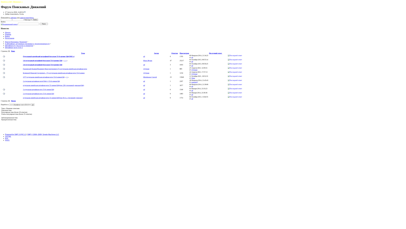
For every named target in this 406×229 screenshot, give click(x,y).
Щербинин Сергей (150, 77)
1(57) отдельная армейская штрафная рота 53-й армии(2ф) (44, 77)
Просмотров (184, 53)
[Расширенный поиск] (9, 24)
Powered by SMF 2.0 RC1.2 (15, 134)
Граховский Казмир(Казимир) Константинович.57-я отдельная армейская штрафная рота (55, 69)
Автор (156, 53)
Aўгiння (146, 69)
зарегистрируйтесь (27, 18)
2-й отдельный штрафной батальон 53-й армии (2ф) (42, 65)
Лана (193, 78)
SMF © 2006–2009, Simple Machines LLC (43, 134)
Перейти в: (5, 104)
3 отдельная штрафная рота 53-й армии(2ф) (38, 89)
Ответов (174, 53)
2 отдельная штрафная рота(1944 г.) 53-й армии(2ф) (41, 81)
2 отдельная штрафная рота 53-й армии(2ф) (38, 94)
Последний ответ (215, 53)
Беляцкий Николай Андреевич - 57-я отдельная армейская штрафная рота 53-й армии (54, 73)
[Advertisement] (203, 127)
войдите (13, 18)
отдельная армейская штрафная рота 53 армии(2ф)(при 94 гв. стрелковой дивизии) (53, 98)
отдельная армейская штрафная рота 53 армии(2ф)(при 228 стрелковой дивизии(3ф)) (53, 85)
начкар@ (194, 82)
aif (144, 56)
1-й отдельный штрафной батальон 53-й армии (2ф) (42, 60)
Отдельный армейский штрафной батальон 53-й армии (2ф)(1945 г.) (48, 56)
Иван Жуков (147, 60)
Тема (83, 53)
